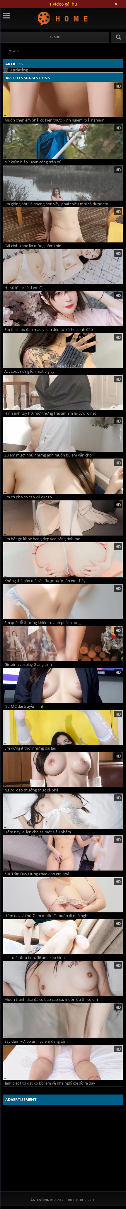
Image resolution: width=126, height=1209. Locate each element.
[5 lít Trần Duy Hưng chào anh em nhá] (63, 853)
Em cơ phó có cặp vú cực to (28, 497)
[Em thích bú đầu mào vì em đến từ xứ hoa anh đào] (63, 308)
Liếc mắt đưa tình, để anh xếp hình (34, 957)
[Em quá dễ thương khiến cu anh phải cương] (63, 601)
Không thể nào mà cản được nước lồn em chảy (45, 580)
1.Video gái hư (63, 4)
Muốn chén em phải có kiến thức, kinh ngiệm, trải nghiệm (54, 120)
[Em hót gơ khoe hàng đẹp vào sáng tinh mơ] (63, 518)
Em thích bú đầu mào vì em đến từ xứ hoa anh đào (48, 329)
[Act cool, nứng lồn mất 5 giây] (63, 350)
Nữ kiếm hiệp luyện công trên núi (33, 162)
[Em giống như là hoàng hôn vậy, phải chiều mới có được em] (63, 183)
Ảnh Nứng (63, 18)
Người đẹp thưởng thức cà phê (31, 790)
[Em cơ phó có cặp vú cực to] (63, 476)
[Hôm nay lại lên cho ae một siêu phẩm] (63, 811)
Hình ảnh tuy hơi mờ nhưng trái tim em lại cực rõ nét (50, 413)
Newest (14, 51)
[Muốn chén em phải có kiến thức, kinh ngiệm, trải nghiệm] (63, 99)
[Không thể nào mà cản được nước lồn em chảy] (63, 559)
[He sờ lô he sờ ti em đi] (63, 266)
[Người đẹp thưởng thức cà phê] (63, 769)
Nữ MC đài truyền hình (24, 706)
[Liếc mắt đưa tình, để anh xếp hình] (63, 936)
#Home (54, 37)
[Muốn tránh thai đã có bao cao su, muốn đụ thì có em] (63, 978)
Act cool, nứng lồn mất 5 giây (29, 371)
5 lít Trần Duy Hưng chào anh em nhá (36, 873)
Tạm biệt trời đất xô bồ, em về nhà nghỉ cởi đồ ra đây (49, 1083)
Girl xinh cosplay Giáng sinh (28, 664)
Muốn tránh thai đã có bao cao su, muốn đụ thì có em (51, 999)
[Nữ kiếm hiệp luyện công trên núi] (63, 141)
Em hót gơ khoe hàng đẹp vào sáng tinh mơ (42, 538)
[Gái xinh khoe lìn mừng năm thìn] (63, 224)
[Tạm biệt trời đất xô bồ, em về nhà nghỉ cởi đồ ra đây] (63, 1062)
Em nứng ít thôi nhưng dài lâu (30, 748)
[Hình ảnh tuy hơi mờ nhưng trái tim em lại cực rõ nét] (63, 392)
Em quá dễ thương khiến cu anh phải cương (42, 622)
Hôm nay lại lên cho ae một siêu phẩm (37, 832)
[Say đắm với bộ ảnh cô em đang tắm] (63, 1020)
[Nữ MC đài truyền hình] (63, 685)
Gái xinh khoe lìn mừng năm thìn (32, 245)
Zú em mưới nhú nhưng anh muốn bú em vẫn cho (48, 455)
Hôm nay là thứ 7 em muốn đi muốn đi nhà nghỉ (46, 915)
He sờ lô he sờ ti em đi (23, 287)
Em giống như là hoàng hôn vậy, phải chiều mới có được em (56, 203)
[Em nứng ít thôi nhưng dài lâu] (63, 727)
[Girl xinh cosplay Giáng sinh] (63, 643)
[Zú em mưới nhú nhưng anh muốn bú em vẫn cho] (63, 434)
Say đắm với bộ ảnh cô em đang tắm (36, 1041)
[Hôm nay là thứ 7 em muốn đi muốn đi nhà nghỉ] (63, 894)
